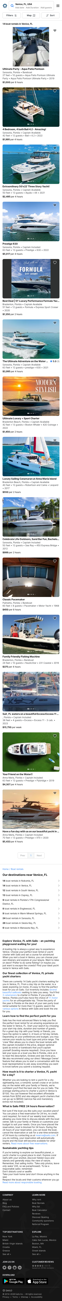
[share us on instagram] (15, 1267)
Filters (9, 15)
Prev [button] (22, 855)
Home (6, 869)
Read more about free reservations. (29, 1143)
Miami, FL (36, 1247)
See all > (7, 1254)
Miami (5, 1240)
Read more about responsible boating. (22, 1182)
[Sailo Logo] (5, 5)
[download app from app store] (37, 1281)
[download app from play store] (13, 1281)
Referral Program (40, 1224)
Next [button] (39, 855)
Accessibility (36, 1297)
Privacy (6, 1297)
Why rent (36, 1199)
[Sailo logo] (7, 1290)
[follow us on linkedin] (20, 1267)
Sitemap (24, 1297)
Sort (52, 15)
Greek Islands (39, 1250)
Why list (36, 1206)
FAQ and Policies (11, 1206)
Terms (15, 1297)
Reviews (36, 1213)
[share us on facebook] (9, 1267)
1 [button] (30, 855)
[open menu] (59, 6)
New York (7, 1236)
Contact (6, 1210)
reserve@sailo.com (45, 1135)
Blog (5, 1203)
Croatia (6, 1247)
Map (29, 15)
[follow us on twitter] (4, 1267)
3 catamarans (10, 995)
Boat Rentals (38, 1203)
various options (10, 1008)
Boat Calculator (39, 1210)
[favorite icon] (55, 30)
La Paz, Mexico (39, 1236)
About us (7, 1199)
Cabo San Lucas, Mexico (44, 1240)
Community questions (43, 1220)
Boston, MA (38, 1243)
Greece (6, 1250)
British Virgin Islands (13, 1243)
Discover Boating (40, 1217)
